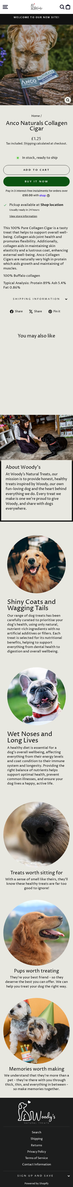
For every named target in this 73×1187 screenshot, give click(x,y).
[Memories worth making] (36, 1031)
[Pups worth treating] (36, 933)
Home (35, 116)
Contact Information (36, 1164)
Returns (36, 1145)
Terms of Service (36, 1158)
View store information (23, 216)
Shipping (30, 143)
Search (36, 1132)
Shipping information (36, 299)
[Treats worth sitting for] (36, 835)
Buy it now (36, 181)
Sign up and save (35, 1176)
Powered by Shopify (36, 1183)
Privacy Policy (36, 1152)
